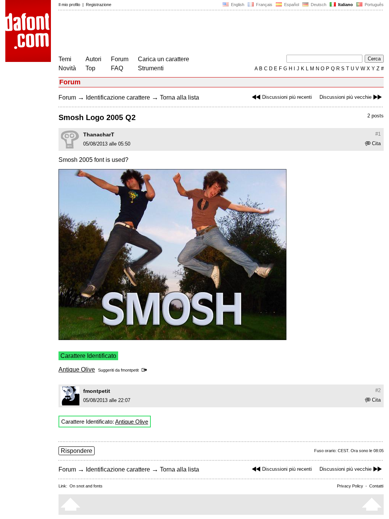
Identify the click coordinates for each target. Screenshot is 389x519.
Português (373, 4)
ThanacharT (98, 134)
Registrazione (98, 4)
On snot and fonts (86, 486)
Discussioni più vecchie (345, 97)
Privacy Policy (350, 486)
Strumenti (151, 68)
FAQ (117, 68)
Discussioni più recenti (287, 97)
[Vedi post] (145, 370)
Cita (376, 143)
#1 (378, 134)
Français (264, 4)
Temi (65, 59)
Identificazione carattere (118, 97)
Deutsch (317, 4)
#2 (378, 390)
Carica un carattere (163, 59)
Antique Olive (77, 369)
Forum (119, 59)
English (237, 4)
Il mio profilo (69, 4)
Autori (93, 59)
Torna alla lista (179, 97)
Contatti (376, 486)
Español (291, 4)
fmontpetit (130, 370)
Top (90, 68)
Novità (67, 68)
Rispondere (76, 451)
